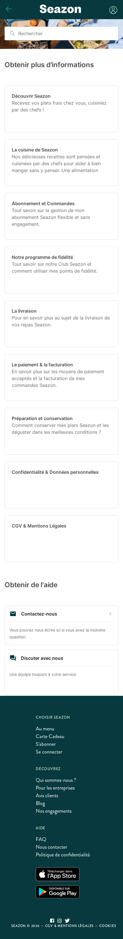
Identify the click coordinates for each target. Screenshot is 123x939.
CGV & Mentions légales (69, 926)
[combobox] (61, 33)
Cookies (107, 926)
